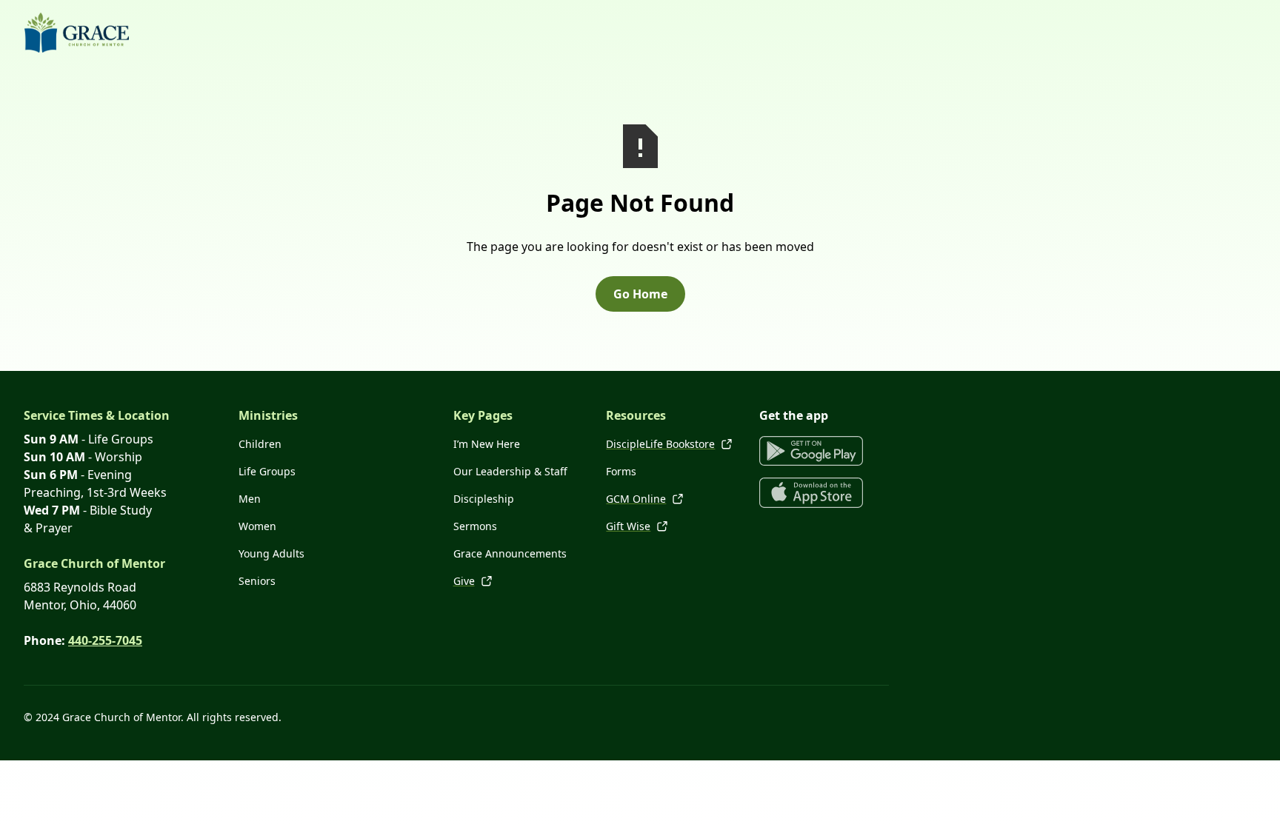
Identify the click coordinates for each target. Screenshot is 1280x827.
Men (250, 499)
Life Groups (267, 471)
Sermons (475, 526)
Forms (621, 471)
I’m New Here (486, 444)
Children (260, 444)
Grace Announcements (510, 553)
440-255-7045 (105, 640)
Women (257, 526)
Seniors (257, 581)
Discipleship (483, 499)
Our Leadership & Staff (510, 471)
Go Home (640, 294)
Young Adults (271, 553)
